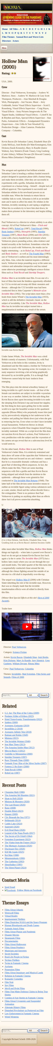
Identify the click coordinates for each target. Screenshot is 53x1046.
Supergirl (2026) (12, 827)
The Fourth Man (36, 253)
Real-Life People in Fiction (17, 957)
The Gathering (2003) (14, 861)
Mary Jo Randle (24, 660)
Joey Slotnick (38, 660)
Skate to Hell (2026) (14, 798)
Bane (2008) (10, 808)
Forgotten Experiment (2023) (18, 839)
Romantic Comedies (14, 979)
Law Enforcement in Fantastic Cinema (22, 1013)
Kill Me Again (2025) (14, 852)
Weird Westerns (12, 1017)
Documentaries (11, 941)
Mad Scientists (28, 674)
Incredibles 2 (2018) (14, 729)
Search (44, 695)
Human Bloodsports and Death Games (22, 925)
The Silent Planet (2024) (15, 868)
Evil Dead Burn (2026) (15, 830)
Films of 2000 (18, 677)
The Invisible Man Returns (26, 480)
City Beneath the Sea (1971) (17, 817)
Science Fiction (20, 652)
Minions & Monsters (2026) (17, 801)
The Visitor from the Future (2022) (20, 842)
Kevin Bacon (16, 657)
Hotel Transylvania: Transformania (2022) (23, 719)
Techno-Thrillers (12, 960)
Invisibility (16, 674)
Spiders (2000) (11, 722)
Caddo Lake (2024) (13, 823)
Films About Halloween (15, 944)
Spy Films (9, 985)
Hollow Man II (23, 580)
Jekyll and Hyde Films (15, 988)
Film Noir (9, 982)
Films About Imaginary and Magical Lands (24, 972)
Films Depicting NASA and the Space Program (26, 922)
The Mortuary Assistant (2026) (18, 846)
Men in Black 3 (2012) (15, 751)
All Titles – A (15, 29)
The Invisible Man (33, 297)
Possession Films (12, 969)
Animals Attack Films (14, 928)
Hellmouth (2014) (13, 820)
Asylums (9, 966)
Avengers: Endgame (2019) (17, 725)
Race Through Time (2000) (17, 760)
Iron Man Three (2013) (15, 744)
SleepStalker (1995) (13, 864)
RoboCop (19, 228)
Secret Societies (12, 954)
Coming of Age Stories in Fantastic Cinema (24, 998)
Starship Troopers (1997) (16, 757)
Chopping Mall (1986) (15, 792)
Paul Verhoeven (19, 647)
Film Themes (8, 37)
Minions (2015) (12, 738)
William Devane (20, 663)
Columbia (29, 669)
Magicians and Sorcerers (16, 951)
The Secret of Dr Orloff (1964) (18, 836)
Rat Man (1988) (12, 855)
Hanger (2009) (11, 814)
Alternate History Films (15, 1007)
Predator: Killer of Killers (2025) (19, 716)
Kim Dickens (9, 660)
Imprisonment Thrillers (15, 919)
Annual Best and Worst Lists (30, 37)
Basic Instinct (8, 231)
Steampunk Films (12, 938)
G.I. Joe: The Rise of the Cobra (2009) (22, 713)
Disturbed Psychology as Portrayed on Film (24, 1010)
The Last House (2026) (15, 805)
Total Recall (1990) (13, 769)
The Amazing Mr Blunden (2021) (20, 795)
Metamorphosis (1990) (15, 858)
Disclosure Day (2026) (15, 849)
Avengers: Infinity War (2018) (18, 732)
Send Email (10, 887)
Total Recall (36, 228)
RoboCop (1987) (12, 773)
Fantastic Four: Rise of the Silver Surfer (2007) (25, 763)
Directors (6, 41)
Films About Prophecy (15, 947)
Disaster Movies (12, 935)
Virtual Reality (11, 916)
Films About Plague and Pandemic (20, 932)
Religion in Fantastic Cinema (18, 976)
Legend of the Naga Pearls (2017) (20, 833)
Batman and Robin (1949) (16, 735)
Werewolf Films (12, 913)
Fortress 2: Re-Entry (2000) (17, 766)
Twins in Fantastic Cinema (16, 963)
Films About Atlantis (14, 910)
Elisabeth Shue (30, 657)
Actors (15, 41)
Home (5, 29)
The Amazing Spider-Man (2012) (19, 747)
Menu (4, 48)
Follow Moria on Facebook (29, 890)
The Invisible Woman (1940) (17, 741)
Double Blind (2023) (14, 811)
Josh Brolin (43, 657)
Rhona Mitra (33, 663)
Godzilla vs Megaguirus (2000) (19, 754)
